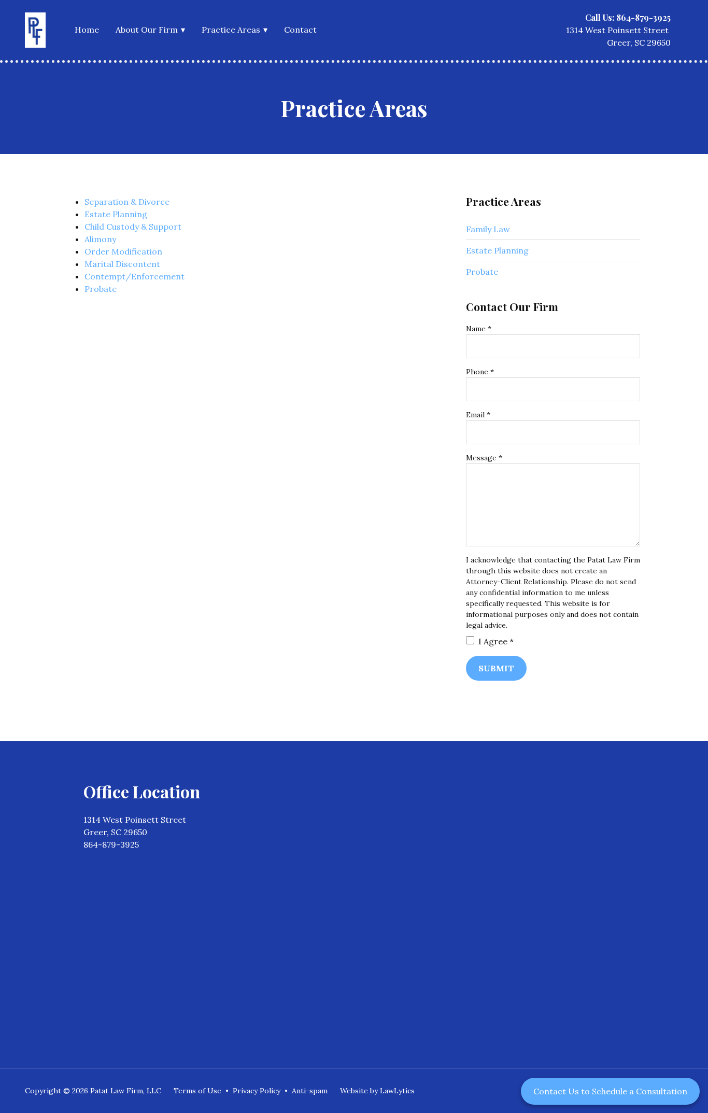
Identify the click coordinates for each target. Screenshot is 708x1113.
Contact (300, 29)
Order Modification (123, 251)
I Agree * (495, 641)
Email (478, 414)
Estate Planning (115, 214)
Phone (480, 371)
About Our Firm (147, 29)
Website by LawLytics (377, 1090)
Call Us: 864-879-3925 (628, 17)
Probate (100, 289)
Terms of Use (197, 1090)
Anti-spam (310, 1090)
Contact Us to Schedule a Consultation (610, 1091)
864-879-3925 (111, 844)
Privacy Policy (256, 1090)
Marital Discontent (122, 264)
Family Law (488, 229)
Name (478, 328)
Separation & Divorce (126, 201)
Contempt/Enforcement (134, 276)
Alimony (100, 239)
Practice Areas (231, 29)
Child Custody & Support (132, 226)
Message (484, 457)
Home (87, 29)
